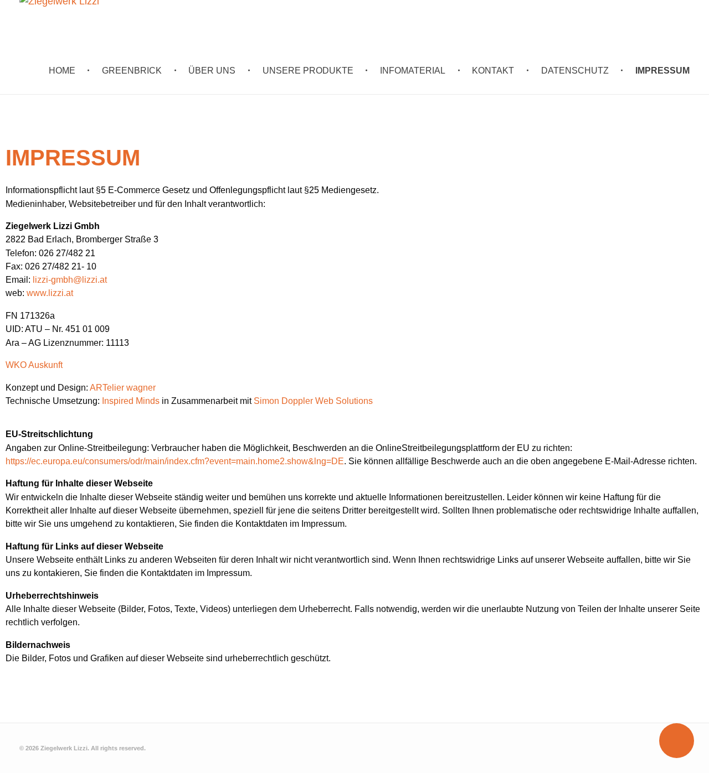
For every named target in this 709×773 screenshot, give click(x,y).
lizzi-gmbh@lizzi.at (70, 279)
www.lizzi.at (50, 293)
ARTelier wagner (123, 387)
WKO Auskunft (34, 365)
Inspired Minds (131, 401)
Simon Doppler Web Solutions (313, 401)
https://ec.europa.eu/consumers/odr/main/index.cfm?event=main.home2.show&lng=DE (175, 461)
